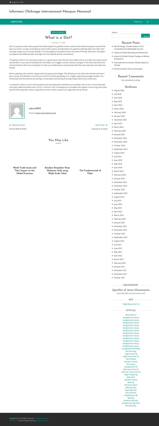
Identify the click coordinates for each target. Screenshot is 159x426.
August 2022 (119, 241)
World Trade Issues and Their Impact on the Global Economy (24, 171)
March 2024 (119, 171)
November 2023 (120, 186)
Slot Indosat (131, 359)
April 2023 (118, 211)
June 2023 (118, 204)
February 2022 (120, 263)
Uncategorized (58, 32)
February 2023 (120, 219)
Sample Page (16, 22)
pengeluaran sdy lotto (131, 403)
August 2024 (119, 153)
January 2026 (119, 116)
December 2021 (120, 270)
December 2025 (120, 120)
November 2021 (120, 274)
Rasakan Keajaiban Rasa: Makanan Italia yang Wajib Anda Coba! (57, 171)
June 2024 (118, 160)
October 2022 (119, 233)
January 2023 (119, 222)
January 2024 (119, 178)
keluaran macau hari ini (130, 372)
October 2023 (119, 189)
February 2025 (120, 131)
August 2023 (119, 197)
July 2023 (117, 200)
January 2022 (119, 266)
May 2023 (118, 208)
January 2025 (119, 134)
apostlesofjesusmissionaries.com (130, 293)
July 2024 (117, 156)
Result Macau (130, 315)
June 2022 (118, 248)
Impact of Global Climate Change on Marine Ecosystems (131, 57)
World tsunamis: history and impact (128, 69)
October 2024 (119, 145)
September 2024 (120, 149)
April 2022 (118, 255)
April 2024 (118, 167)
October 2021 (119, 278)
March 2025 (119, 127)
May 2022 (118, 252)
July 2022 (117, 244)
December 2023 (120, 182)
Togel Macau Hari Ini (130, 304)
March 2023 (119, 215)
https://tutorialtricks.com (46, 113)
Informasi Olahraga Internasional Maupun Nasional (50, 11)
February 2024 (120, 175)
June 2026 (118, 98)
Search (114, 32)
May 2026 (118, 101)
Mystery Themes (42, 421)
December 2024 (120, 138)
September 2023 (120, 193)
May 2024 (118, 164)
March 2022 (119, 259)
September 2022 (120, 237)
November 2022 (120, 230)
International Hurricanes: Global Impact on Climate (131, 63)
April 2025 (118, 123)
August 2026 (119, 90)
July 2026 (117, 94)
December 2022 (120, 226)
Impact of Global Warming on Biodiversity (131, 52)
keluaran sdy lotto (131, 400)
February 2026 (120, 112)
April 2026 (118, 105)
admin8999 (35, 108)
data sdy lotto (130, 405)
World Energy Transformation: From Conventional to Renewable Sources (129, 47)
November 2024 (120, 142)
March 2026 (119, 109)
